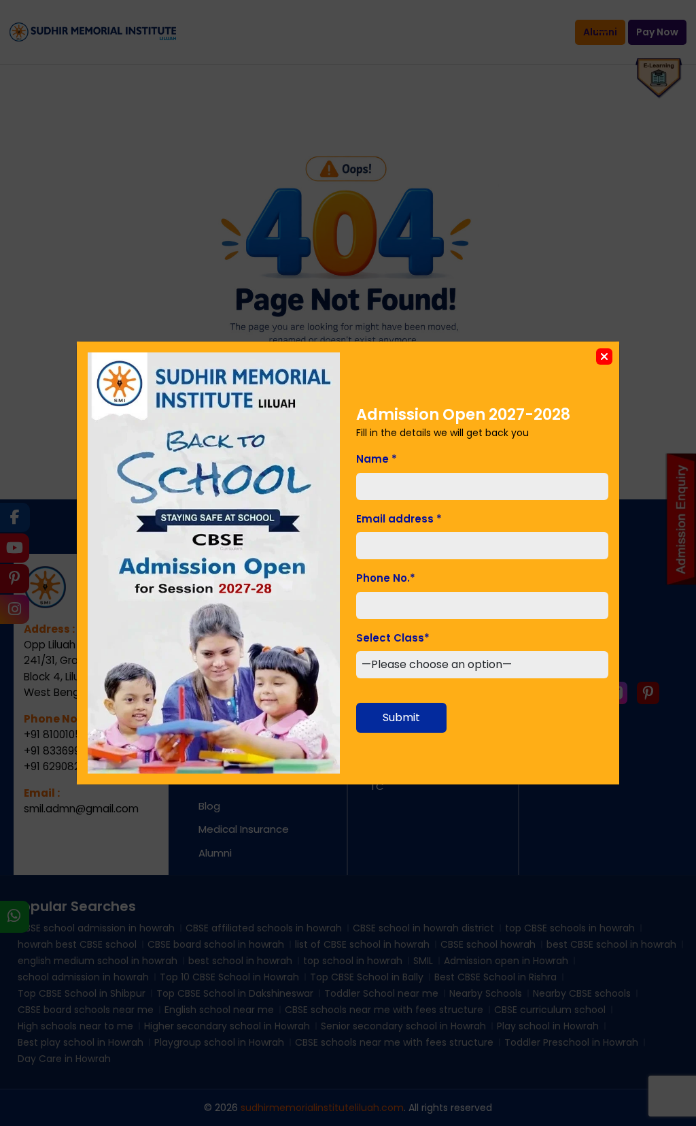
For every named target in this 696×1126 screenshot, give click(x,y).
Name (376, 459)
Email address (399, 519)
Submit (401, 717)
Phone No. (385, 578)
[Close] (604, 356)
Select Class (393, 638)
